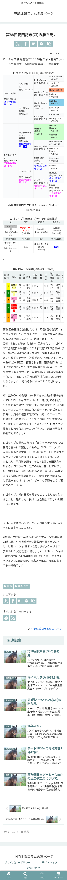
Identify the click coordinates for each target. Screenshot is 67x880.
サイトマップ (49, 862)
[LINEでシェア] (41, 44)
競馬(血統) (23, 586)
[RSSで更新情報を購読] (13, 618)
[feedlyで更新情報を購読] (6, 618)
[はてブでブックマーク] (33, 44)
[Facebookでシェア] (25, 44)
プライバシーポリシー (17, 862)
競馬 (9, 586)
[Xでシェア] (18, 44)
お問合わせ (33, 868)
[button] (49, 44)
